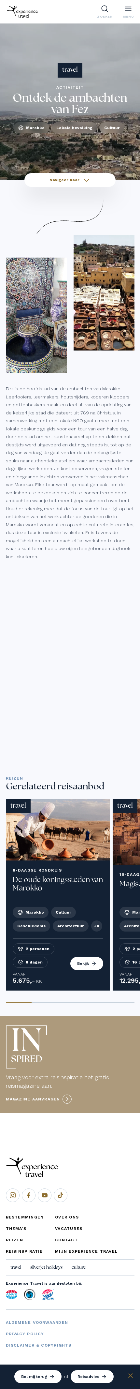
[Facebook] (28, 1195)
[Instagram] (13, 1195)
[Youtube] (44, 1195)
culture (79, 1267)
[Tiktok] (60, 1195)
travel (15, 1267)
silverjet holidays (46, 1267)
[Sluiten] (130, 1377)
